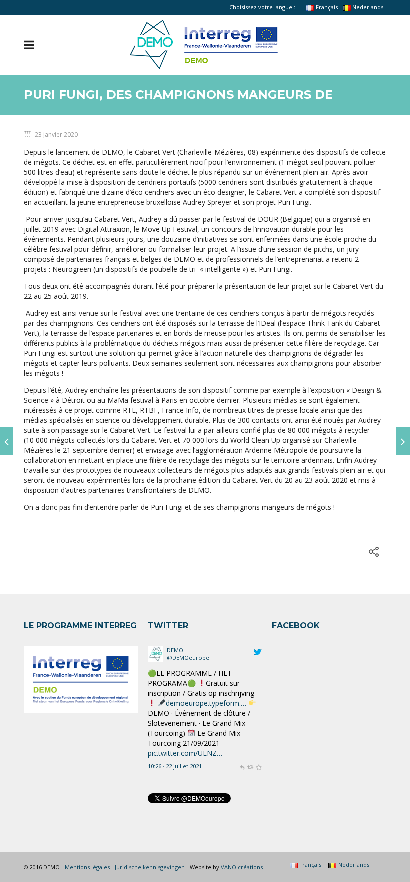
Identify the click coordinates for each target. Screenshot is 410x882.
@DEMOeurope (188, 758)
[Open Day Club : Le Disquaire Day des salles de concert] (7, 441)
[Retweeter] (250, 720)
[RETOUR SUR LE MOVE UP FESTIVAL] (403, 441)
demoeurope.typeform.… (206, 657)
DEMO (175, 751)
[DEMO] (156, 754)
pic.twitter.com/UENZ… (185, 707)
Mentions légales (87, 867)
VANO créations (242, 867)
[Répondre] (242, 720)
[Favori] (259, 720)
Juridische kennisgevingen (150, 867)
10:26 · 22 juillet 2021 (175, 720)
